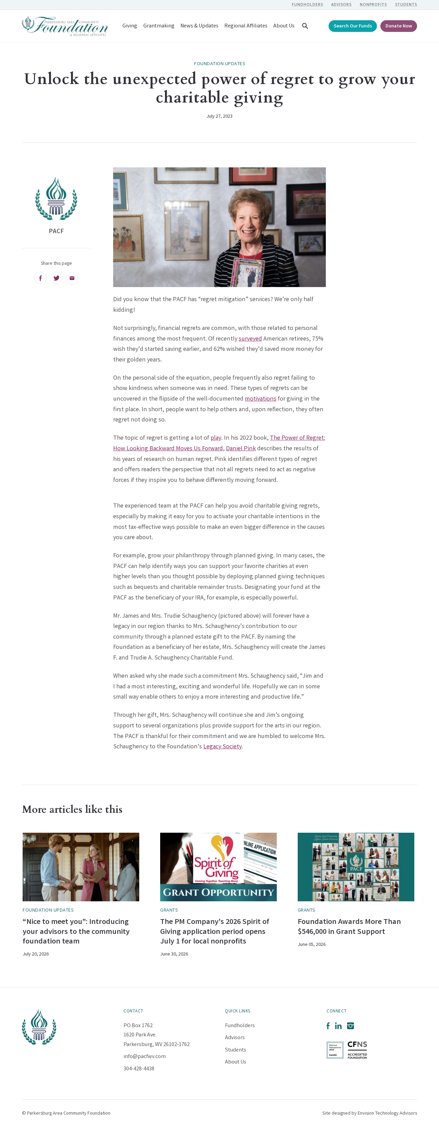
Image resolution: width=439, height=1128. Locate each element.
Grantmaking (159, 26)
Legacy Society (222, 747)
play (216, 438)
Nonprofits (373, 5)
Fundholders (307, 5)
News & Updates (199, 26)
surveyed (250, 339)
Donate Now (398, 26)
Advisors (341, 5)
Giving (129, 26)
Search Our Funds (353, 26)
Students (406, 5)
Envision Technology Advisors (387, 1113)
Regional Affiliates (246, 26)
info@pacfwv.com (144, 1057)
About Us (284, 26)
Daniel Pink (241, 448)
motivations (260, 399)
